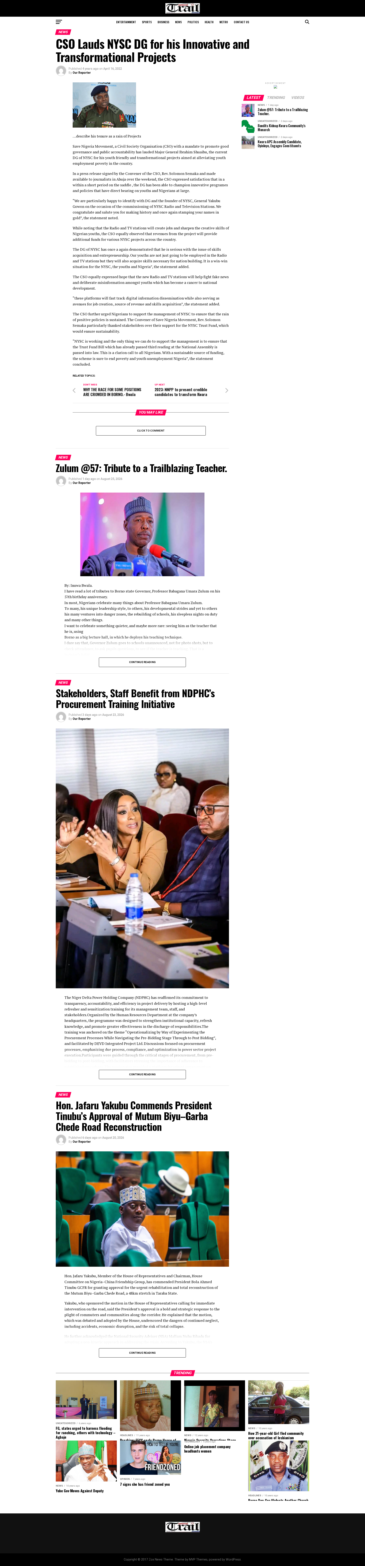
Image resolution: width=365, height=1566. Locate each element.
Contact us (241, 22)
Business (163, 22)
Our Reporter (82, 72)
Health (209, 22)
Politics (193, 22)
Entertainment (126, 22)
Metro (223, 22)
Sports (147, 22)
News (178, 22)
